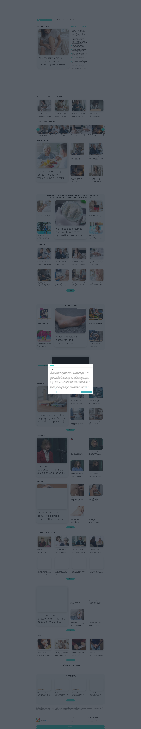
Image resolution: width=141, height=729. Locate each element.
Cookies (56, 388)
